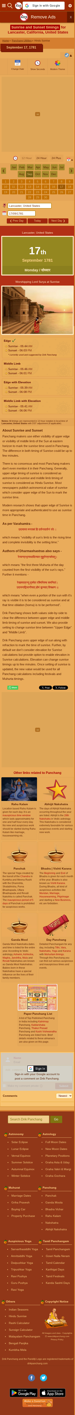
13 (29, 186)
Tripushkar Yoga (21, 1269)
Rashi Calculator (19, 1323)
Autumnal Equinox (22, 1169)
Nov (45, 174)
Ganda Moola (54, 1202)
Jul (61, 167)
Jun (54, 167)
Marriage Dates (21, 1195)
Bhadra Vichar (54, 1209)
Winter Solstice (20, 1175)
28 (29, 197)
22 (29, 192)
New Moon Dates (56, 1148)
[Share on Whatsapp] (12, 688)
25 (53, 192)
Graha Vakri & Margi (58, 1169)
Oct (37, 174)
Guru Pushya (19, 1282)
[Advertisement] (37, 114)
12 (21, 186)
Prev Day (17, 220)
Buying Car (18, 1209)
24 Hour (41, 158)
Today (37, 220)
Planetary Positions (57, 1155)
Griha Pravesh (20, 1202)
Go (56, 1119)
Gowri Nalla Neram (58, 1256)
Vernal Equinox (20, 1155)
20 (13, 192)
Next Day (58, 220)
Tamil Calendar (55, 1262)
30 (45, 197)
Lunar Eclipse (20, 1148)
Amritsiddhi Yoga (21, 1256)
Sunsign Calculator (21, 1329)
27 (69, 192)
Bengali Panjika (18, 1343)
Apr (38, 167)
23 (37, 192)
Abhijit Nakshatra (56, 1229)
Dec (53, 174)
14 (37, 186)
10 (5, 186)
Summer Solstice (22, 1162)
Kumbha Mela (17, 1349)
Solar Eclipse (19, 1142)
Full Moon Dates (55, 1142)
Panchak (50, 1195)
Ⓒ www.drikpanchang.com (57, 1336)
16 (53, 186)
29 (37, 197)
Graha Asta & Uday (57, 1162)
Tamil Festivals (55, 1276)
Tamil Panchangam (58, 1249)
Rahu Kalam (53, 1215)
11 (13, 186)
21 (21, 192)
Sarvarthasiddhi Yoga (24, 1249)
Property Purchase (23, 1215)
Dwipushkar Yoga (22, 1262)
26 (61, 192)
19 (5, 192)
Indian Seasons (18, 1309)
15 (45, 186)
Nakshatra (51, 1222)
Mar (30, 167)
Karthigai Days (55, 1269)
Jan (14, 167)
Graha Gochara (55, 1175)
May (46, 167)
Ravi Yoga (17, 1289)
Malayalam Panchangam (24, 1336)
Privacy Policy (57, 1339)
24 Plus (56, 158)
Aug (21, 174)
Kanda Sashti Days (58, 1282)
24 (45, 192)
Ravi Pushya (19, 1276)
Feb (21, 167)
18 (69, 186)
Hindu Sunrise (18, 1316)
